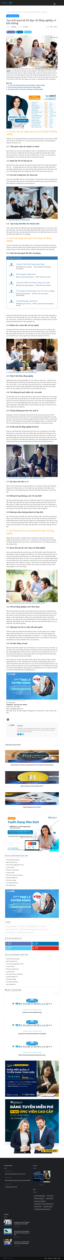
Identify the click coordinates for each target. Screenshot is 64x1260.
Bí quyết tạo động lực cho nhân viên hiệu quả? (23, 372)
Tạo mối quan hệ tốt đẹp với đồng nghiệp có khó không (34, 12)
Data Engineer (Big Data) (26, 274)
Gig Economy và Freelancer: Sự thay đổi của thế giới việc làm (22, 1233)
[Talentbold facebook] (18, 734)
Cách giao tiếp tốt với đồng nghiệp (19, 220)
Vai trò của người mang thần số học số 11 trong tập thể (32, 786)
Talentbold (13, 26)
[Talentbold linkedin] (21, 734)
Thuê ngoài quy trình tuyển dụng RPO (25, 932)
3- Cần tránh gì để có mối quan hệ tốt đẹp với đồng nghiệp (24, 89)
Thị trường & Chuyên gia (12, 882)
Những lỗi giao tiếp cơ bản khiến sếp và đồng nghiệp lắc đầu (27, 603)
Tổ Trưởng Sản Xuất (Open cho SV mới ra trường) (35, 291)
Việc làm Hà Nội (44, 929)
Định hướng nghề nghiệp (11, 926)
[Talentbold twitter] (23, 734)
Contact (55, 1258)
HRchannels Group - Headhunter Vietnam (32, 1009)
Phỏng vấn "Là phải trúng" (12, 870)
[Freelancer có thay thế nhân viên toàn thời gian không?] (8, 1242)
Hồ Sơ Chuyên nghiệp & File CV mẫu (14, 864)
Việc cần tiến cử (42, 926)
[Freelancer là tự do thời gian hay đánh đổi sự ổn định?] (8, 1222)
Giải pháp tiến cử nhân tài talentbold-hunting (29, 929)
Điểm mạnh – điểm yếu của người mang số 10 (32, 765)
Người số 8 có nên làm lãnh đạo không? (32, 807)
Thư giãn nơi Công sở (16, 12)
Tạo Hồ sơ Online (10, 867)
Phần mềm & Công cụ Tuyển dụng (14, 875)
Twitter (28, 32)
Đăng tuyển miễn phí (10, 932)
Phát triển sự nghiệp (11, 880)
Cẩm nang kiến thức (11, 885)
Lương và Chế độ (10, 872)
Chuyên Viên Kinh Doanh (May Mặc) (30, 264)
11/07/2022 (25, 26)
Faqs (59, 1258)
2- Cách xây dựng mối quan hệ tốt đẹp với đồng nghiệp (23, 87)
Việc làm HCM (22, 926)
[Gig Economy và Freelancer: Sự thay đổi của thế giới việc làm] (8, 1231)
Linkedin (20, 32)
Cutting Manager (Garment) (26, 301)
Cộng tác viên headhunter (11, 929)
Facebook (11, 32)
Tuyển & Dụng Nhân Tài (11, 877)
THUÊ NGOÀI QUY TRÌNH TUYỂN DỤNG (42, 1176)
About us (50, 1258)
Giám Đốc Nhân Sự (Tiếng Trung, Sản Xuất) (33, 283)
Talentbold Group (9, 1258)
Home (9, 12)
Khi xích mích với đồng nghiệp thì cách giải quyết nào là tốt (27, 478)
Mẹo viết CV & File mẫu (11, 862)
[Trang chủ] (6, 2)
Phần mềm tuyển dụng (32, 926)
